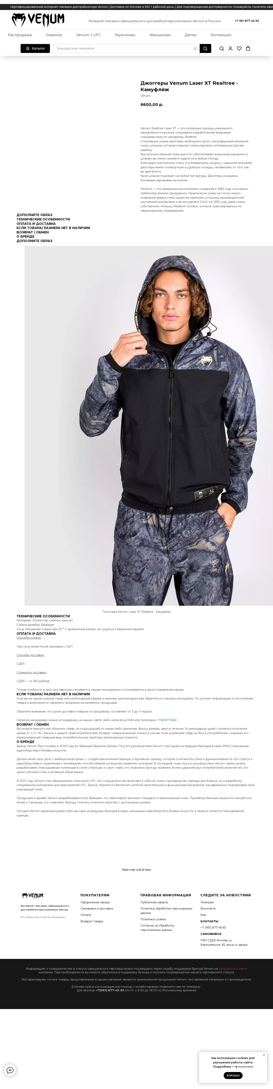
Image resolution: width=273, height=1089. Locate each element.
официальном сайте (233, 968)
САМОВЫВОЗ (210, 934)
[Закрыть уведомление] (264, 1055)
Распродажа (20, 35)
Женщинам (160, 35)
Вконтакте (208, 908)
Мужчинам (125, 35)
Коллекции (221, 35)
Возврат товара (92, 921)
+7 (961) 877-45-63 (213, 927)
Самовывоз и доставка (97, 908)
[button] (221, 48)
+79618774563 (167, 720)
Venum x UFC (88, 35)
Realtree (146, 189)
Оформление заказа (95, 902)
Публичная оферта (154, 902)
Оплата (86, 915)
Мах (203, 915)
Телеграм (207, 902)
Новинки (54, 35)
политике (245, 1066)
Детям (191, 35)
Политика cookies (153, 919)
